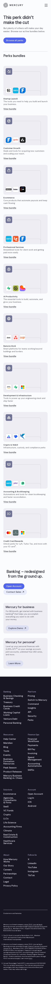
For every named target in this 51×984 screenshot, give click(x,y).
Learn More (14, 663)
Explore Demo (15, 628)
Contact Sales (13, 592)
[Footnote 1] (15, 546)
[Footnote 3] (16, 649)
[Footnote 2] (13, 614)
